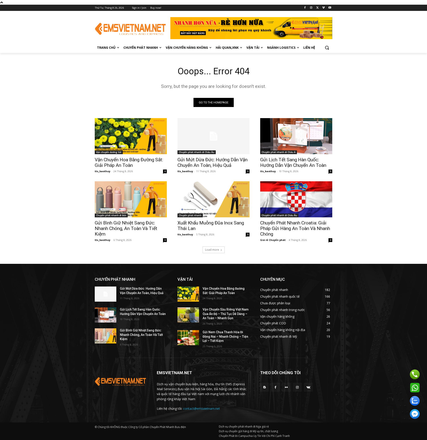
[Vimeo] (323, 7)
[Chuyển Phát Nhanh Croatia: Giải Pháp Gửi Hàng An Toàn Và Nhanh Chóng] (296, 199)
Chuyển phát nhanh (190, 215)
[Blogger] (264, 387)
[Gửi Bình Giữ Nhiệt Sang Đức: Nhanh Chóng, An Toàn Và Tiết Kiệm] (131, 199)
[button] (327, 47)
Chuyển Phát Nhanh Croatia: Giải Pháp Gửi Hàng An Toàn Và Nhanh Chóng (295, 228)
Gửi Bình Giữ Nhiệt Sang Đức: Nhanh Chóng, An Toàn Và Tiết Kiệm (126, 228)
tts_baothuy (102, 171)
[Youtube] (329, 7)
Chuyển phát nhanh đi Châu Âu (196, 152)
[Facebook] (305, 7)
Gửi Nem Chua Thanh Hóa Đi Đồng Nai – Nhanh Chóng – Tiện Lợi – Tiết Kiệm (225, 336)
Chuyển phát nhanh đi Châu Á (279, 152)
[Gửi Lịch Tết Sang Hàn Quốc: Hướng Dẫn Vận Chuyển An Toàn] (296, 136)
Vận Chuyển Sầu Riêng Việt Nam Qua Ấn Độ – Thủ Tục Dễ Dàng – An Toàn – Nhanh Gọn (226, 314)
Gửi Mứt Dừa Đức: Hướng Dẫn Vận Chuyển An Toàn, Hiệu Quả (212, 162)
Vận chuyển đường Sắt (108, 152)
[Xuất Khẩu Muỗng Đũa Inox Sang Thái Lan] (213, 199)
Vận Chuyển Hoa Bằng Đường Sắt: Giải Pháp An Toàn (129, 162)
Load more (212, 250)
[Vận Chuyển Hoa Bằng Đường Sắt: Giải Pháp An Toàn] (131, 136)
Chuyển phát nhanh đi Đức (111, 215)
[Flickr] (286, 387)
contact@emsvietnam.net (201, 408)
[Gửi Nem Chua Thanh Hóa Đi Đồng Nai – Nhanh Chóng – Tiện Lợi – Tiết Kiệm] (188, 337)
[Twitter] (317, 7)
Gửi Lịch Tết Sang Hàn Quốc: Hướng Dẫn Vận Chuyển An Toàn (293, 162)
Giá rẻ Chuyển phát (273, 240)
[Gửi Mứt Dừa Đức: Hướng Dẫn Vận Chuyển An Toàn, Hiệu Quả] (213, 136)
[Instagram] (311, 7)
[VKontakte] (308, 387)
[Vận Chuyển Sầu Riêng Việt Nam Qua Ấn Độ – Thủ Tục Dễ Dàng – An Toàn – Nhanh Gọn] (188, 315)
